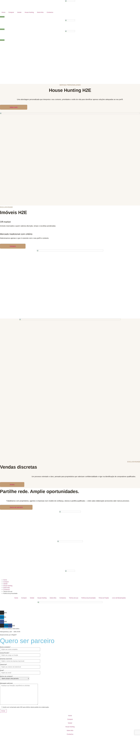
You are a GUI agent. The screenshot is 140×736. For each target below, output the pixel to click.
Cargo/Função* (4, 653)
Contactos (50, 12)
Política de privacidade (88, 598)
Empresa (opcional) (6, 658)
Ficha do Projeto (104, 598)
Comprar (11, 12)
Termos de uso (73, 598)
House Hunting (29, 12)
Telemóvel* (3, 664)
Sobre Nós (40, 12)
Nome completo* (5, 647)
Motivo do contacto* (6, 676)
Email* (2, 670)
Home (3, 12)
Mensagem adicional (6, 683)
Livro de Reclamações (119, 598)
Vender (19, 12)
